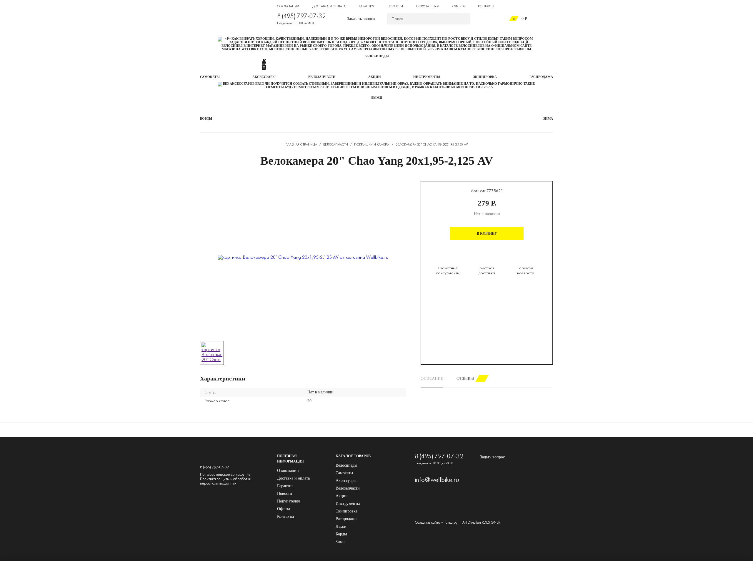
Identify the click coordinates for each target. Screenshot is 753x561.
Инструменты (348, 503)
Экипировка (346, 511)
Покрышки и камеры (371, 144)
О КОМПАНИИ (288, 6)
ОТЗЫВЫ (465, 378)
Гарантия (285, 486)
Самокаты (344, 473)
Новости (284, 493)
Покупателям (288, 501)
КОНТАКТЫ (486, 6)
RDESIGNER (491, 523)
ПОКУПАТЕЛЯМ (427, 6)
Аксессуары (346, 480)
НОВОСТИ (395, 6)
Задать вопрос (492, 457)
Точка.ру (450, 523)
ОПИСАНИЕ (432, 378)
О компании (288, 470)
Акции (342, 496)
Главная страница (301, 144)
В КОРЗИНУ (487, 233)
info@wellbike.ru (437, 480)
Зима (340, 542)
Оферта (283, 509)
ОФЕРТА (458, 6)
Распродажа (346, 519)
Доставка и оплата (293, 478)
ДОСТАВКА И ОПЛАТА (329, 6)
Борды (341, 534)
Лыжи (341, 526)
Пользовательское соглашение (225, 475)
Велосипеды (346, 465)
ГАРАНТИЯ (366, 6)
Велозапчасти (335, 144)
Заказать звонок (361, 18)
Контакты (285, 516)
